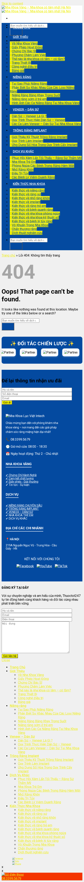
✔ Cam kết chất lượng (20, 478)
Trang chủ (8, 255)
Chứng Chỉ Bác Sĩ (24, 51)
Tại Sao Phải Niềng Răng (29, 84)
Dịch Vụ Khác (23, 151)
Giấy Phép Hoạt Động (27, 47)
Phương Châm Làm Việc (29, 55)
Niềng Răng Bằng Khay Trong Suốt (36, 95)
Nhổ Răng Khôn (23, 169)
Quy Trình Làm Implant (27, 141)
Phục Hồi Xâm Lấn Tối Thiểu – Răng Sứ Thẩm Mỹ (47, 158)
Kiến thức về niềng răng (28, 190)
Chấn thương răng (24, 229)
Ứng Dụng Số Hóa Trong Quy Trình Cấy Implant (44, 145)
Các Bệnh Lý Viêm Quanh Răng (33, 177)
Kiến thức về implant (26, 202)
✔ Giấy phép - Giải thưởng (22, 481)
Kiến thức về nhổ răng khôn (31, 198)
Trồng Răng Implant (30, 130)
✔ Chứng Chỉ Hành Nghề (21, 475)
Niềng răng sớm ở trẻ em (29, 99)
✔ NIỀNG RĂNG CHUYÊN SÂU (24, 505)
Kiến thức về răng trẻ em (29, 206)
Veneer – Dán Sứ (26, 109)
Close (6, 660)
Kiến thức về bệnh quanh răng (32, 210)
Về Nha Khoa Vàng (25, 43)
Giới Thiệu (20, 37)
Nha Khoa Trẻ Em (24, 162)
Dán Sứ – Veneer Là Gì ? (29, 116)
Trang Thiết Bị (21, 63)
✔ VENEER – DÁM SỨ (19, 512)
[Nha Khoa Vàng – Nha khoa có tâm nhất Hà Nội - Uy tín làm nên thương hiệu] (36, 9)
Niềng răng (22, 77)
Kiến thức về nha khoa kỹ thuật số (35, 217)
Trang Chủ (21, 27)
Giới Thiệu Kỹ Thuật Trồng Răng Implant (39, 137)
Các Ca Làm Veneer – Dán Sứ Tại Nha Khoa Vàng (46, 124)
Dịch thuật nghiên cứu (27, 233)
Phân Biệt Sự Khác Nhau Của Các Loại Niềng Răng (42, 89)
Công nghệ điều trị (24, 67)
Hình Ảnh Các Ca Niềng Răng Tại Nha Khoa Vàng (46, 103)
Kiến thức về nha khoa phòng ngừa (36, 214)
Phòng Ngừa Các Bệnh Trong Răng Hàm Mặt (43, 166)
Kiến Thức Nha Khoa (29, 184)
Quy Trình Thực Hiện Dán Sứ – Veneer (38, 120)
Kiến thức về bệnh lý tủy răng (32, 221)
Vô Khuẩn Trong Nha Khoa (30, 225)
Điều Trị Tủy (20, 173)
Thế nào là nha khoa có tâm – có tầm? (38, 59)
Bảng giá (18, 70)
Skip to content (12, 3)
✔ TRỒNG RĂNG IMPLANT (22, 508)
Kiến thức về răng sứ (26, 194)
